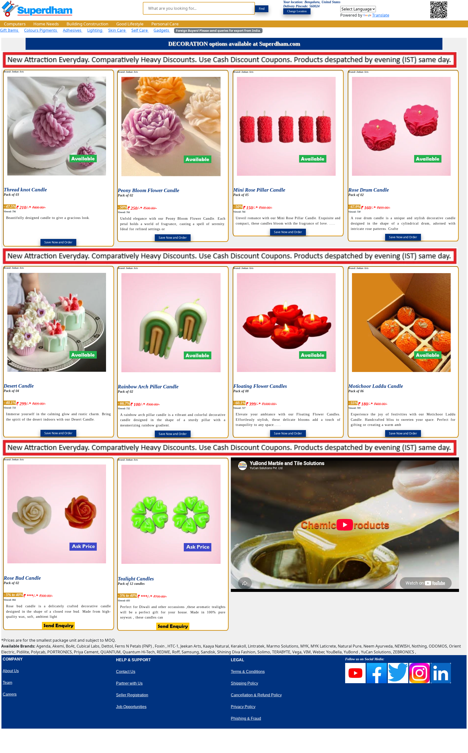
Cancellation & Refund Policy (256, 695)
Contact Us (125, 672)
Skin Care (117, 30)
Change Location (297, 11)
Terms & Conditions (248, 672)
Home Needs (46, 24)
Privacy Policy (243, 707)
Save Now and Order (58, 242)
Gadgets (162, 30)
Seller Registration (132, 695)
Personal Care (165, 24)
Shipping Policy (244, 683)
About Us (11, 671)
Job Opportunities (131, 707)
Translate (380, 15)
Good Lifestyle (130, 24)
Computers (15, 24)
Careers (10, 694)
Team (7, 683)
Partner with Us (129, 683)
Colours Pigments (41, 30)
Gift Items (9, 30)
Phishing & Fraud (246, 718)
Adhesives (72, 30)
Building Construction (87, 24)
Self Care (140, 30)
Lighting (95, 30)
